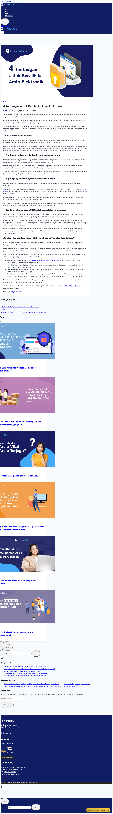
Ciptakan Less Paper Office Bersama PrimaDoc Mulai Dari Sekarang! (23, 311)
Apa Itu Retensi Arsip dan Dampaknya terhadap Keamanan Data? (25, 675)
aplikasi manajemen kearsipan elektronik (45, 260)
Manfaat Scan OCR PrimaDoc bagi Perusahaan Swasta (22, 671)
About (7, 9)
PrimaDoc (8, 111)
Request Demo (5, 26)
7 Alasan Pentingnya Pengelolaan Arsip (77, 684)
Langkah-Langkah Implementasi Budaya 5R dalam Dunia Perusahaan (27, 673)
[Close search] (5, 801)
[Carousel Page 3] (7, 643)
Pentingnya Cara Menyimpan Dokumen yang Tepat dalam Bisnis (25, 666)
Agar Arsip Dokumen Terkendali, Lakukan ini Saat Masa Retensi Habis (27, 686)
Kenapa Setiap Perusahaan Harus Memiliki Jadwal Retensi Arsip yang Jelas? (29, 669)
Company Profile (7, 757)
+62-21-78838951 (10, 772)
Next (7, 648)
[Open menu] (2, 32)
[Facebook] (2, 739)
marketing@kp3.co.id (12, 774)
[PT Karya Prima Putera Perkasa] (10, 728)
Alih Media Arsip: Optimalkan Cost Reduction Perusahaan (20, 306)
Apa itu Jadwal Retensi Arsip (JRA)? (67, 686)
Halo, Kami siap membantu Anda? (99, 810)
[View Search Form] (5, 21)
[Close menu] (1, 786)
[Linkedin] (8, 739)
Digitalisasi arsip (16, 292)
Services (8, 11)
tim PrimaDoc (73, 286)
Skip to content (6, 2)
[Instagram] (5, 739)
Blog (6, 13)
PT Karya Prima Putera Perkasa (15, 782)
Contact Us (9, 16)
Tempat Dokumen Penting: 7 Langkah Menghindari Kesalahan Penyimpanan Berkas (31, 684)
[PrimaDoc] (9, 5)
